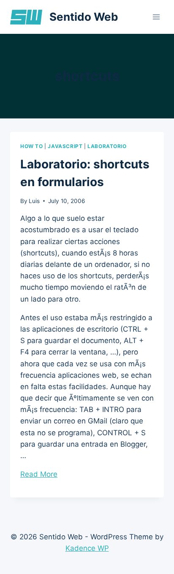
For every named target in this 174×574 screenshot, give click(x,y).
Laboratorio (107, 146)
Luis (34, 201)
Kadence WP (87, 548)
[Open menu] (156, 16)
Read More (38, 474)
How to (31, 146)
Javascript (65, 146)
